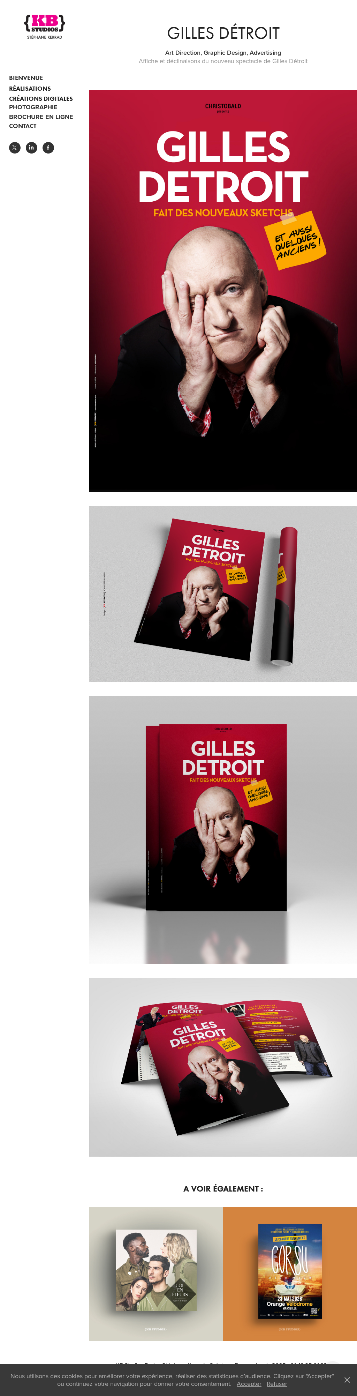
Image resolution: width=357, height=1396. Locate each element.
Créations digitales (41, 99)
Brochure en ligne (41, 116)
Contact (22, 126)
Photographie (33, 107)
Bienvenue (26, 78)
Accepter (249, 1383)
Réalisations (30, 88)
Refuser (277, 1383)
